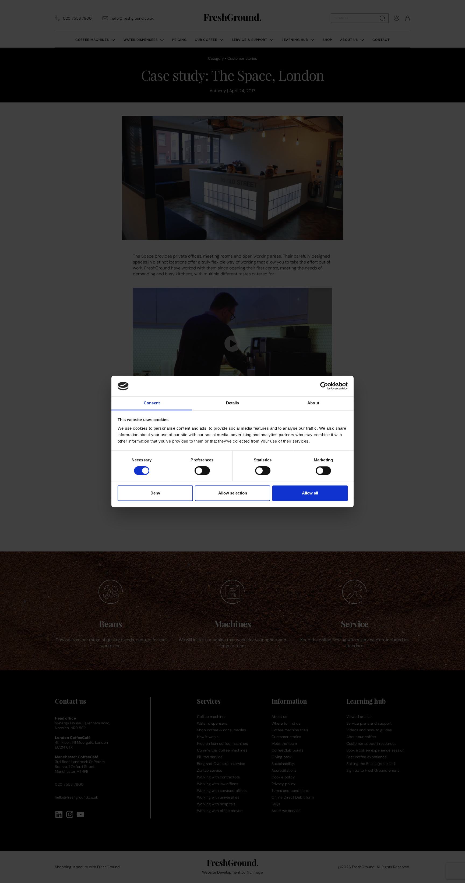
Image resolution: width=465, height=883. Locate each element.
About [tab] (313, 403)
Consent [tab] (152, 403)
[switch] (202, 471)
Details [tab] (232, 403)
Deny (155, 493)
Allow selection (232, 493)
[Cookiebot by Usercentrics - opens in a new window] (324, 386)
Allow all (310, 493)
